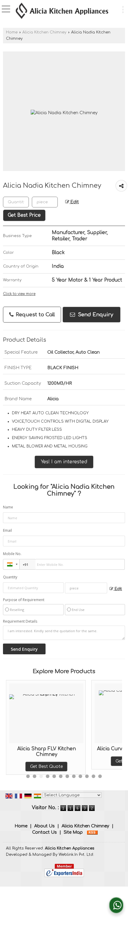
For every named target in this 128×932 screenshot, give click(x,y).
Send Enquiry (95, 314)
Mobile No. (12, 553)
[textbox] (45, 202)
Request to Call (34, 314)
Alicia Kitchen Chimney (44, 32)
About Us (44, 826)
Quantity (10, 577)
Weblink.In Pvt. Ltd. (76, 854)
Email (7, 530)
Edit (74, 202)
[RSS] (92, 832)
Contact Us (44, 832)
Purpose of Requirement (23, 600)
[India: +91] (11, 564)
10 (87, 776)
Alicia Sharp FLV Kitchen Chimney (33, 751)
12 (100, 776)
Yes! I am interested (64, 462)
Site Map (73, 832)
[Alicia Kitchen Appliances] (61, 11)
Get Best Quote (33, 766)
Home (12, 32)
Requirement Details (20, 621)
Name (8, 507)
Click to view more (19, 294)
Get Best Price (24, 215)
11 (93, 776)
